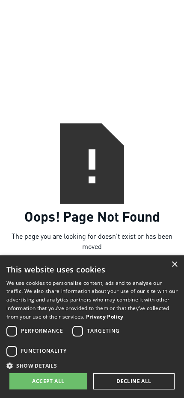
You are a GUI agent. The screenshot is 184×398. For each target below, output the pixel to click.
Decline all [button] (133, 381)
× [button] (174, 264)
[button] (92, 365)
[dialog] (92, 326)
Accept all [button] (48, 381)
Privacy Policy (104, 316)
